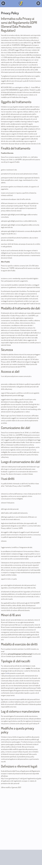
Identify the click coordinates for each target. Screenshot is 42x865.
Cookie (7, 673)
